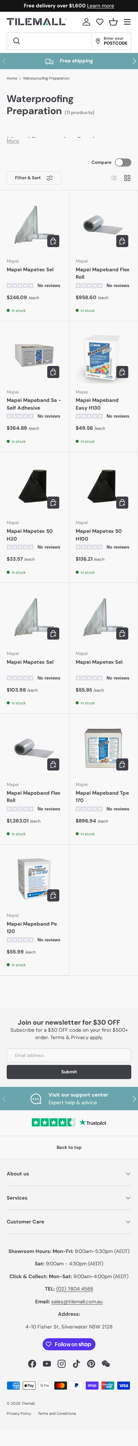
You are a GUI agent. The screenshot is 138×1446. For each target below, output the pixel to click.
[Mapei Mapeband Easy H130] (103, 355)
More (13, 141)
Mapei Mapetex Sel (30, 269)
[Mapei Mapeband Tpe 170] (103, 748)
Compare (101, 162)
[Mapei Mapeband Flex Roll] (103, 224)
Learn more (100, 5)
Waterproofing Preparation (46, 78)
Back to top (69, 1147)
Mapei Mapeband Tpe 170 (102, 797)
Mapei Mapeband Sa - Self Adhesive (34, 404)
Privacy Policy (19, 1413)
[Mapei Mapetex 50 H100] (103, 486)
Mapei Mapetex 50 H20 (30, 535)
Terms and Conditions (57, 1413)
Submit (69, 1072)
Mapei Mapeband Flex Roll (103, 273)
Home (12, 78)
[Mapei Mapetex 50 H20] (34, 486)
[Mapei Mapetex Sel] (34, 224)
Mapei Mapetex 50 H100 (99, 535)
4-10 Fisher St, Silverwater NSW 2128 (69, 1326)
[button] (113, 22)
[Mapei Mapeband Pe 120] (34, 879)
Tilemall (28, 1403)
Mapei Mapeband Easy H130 (97, 404)
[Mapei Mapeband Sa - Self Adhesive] (34, 355)
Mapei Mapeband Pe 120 (32, 928)
